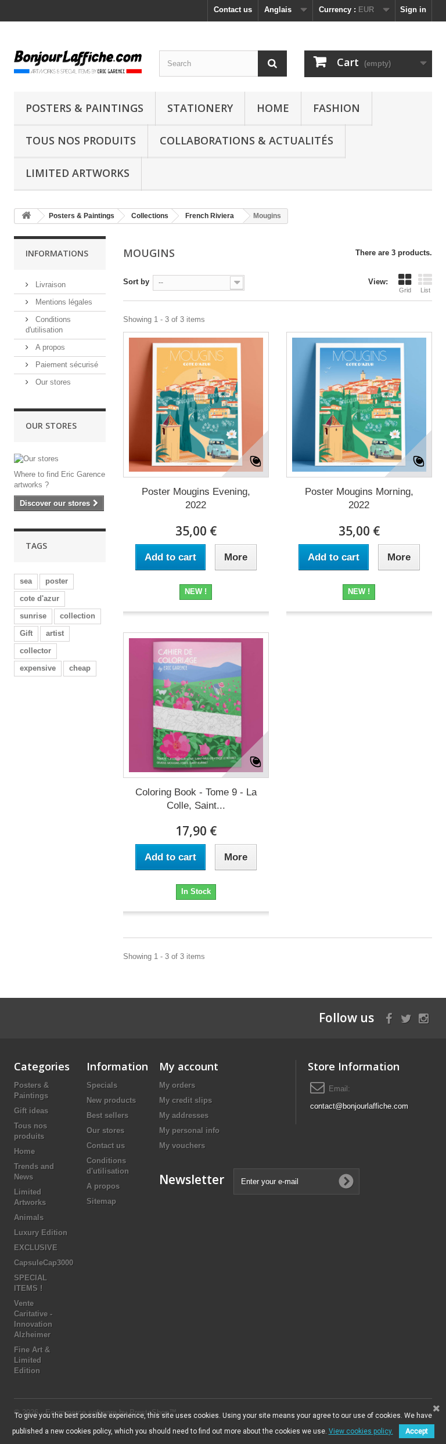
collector (35, 650)
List (425, 290)
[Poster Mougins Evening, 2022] (196, 405)
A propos (49, 347)
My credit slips (185, 1100)
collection (77, 615)
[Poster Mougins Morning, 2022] (359, 405)
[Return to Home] (26, 216)
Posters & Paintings (84, 108)
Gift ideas (31, 1110)
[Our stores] (60, 459)
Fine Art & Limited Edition (32, 1360)
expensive (38, 668)
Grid (405, 290)
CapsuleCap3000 (43, 1262)
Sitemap (101, 1201)
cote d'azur (39, 598)
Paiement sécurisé (65, 364)
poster (56, 581)
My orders (177, 1085)
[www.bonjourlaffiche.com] (78, 61)
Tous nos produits (81, 140)
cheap (80, 668)
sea (26, 581)
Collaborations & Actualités (246, 140)
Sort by (136, 281)
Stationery (200, 108)
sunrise (33, 615)
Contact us (233, 9)
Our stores (52, 382)
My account (188, 1066)
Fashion (336, 108)
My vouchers (182, 1145)
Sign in (413, 9)
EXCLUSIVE (35, 1247)
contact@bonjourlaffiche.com (359, 1106)
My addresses (183, 1115)
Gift (26, 633)
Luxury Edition (40, 1232)
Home (273, 108)
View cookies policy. (361, 1431)
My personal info (189, 1130)
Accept (416, 1431)
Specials (102, 1085)
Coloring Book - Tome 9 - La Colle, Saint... (196, 799)
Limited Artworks (78, 173)
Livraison (49, 284)
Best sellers (107, 1115)
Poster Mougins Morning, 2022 (359, 498)
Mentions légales (62, 302)
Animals (29, 1217)
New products (111, 1100)
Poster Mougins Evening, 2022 (196, 498)
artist (55, 633)
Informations (57, 253)
